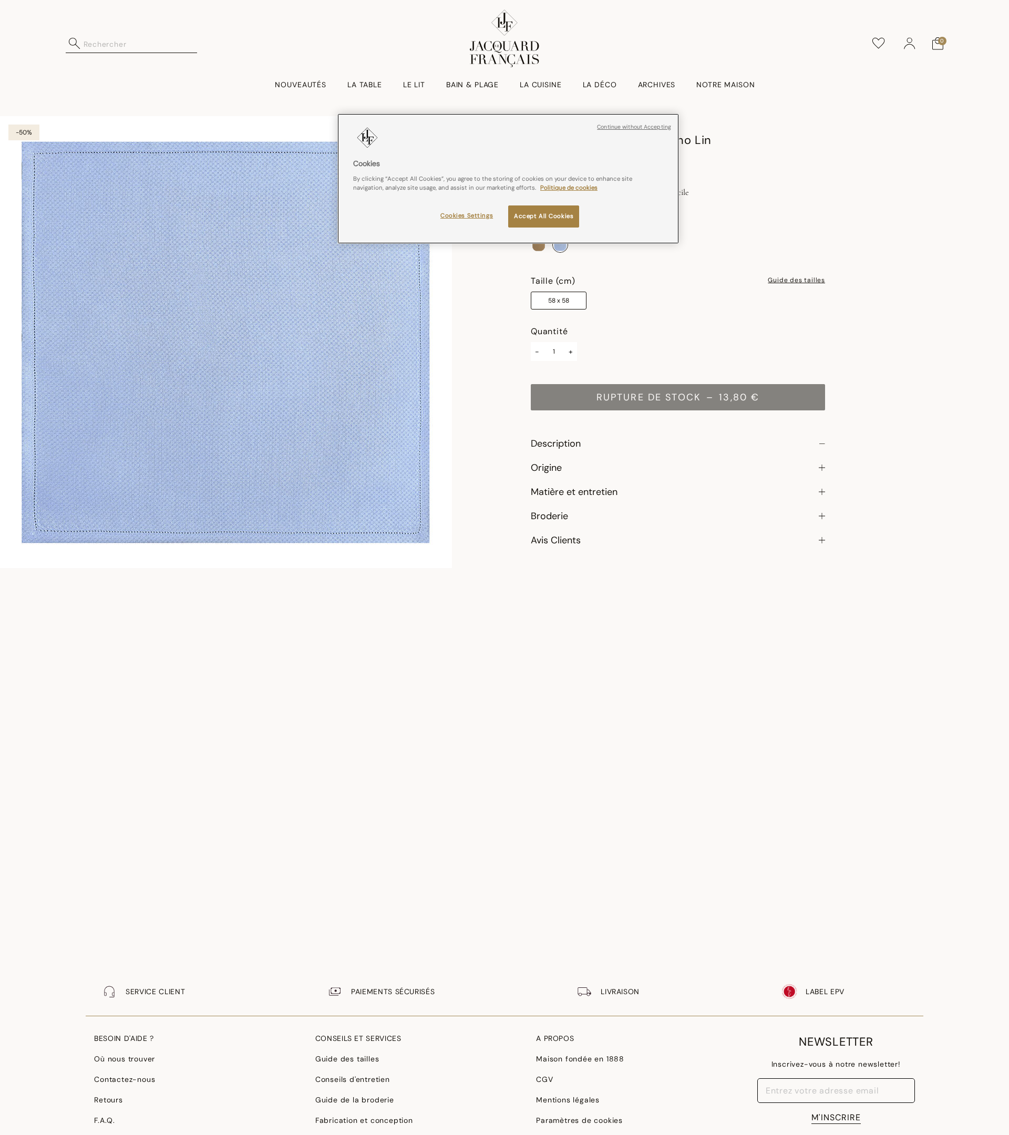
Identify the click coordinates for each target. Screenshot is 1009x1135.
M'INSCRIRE (836, 1117)
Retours (108, 1100)
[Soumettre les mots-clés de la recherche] (75, 44)
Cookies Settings (466, 216)
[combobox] (140, 44)
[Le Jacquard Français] (504, 38)
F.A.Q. (104, 1120)
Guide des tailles (796, 280)
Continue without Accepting (634, 126)
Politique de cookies (569, 188)
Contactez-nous (124, 1079)
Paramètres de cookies (579, 1120)
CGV (544, 1079)
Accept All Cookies (543, 216)
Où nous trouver (124, 1059)
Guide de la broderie (354, 1100)
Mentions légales (568, 1100)
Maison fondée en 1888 (580, 1059)
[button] (910, 44)
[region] (508, 178)
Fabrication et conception (364, 1120)
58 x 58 (558, 300)
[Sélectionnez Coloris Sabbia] (539, 245)
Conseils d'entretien (352, 1079)
